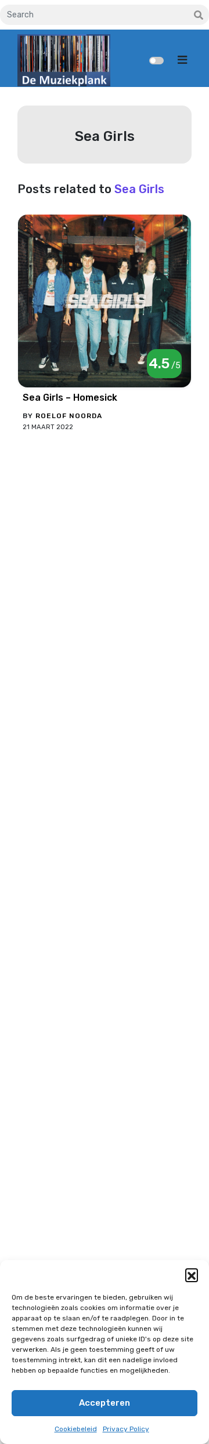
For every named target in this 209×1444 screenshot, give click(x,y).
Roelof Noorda (68, 416)
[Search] (198, 16)
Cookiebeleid (76, 1429)
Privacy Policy (126, 1429)
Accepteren (104, 1403)
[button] (191, 1274)
